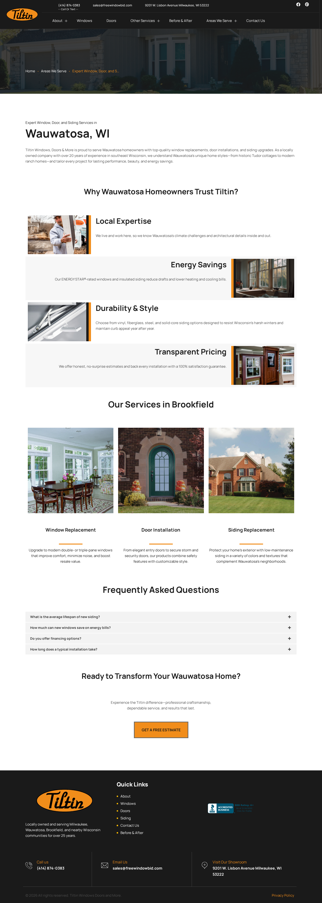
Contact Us (255, 20)
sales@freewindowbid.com (137, 868)
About (57, 20)
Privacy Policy (283, 895)
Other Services (143, 20)
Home (30, 71)
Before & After (180, 20)
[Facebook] (298, 4)
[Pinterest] (307, 4)
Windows (84, 20)
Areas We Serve (219, 20)
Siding (125, 818)
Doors (111, 20)
